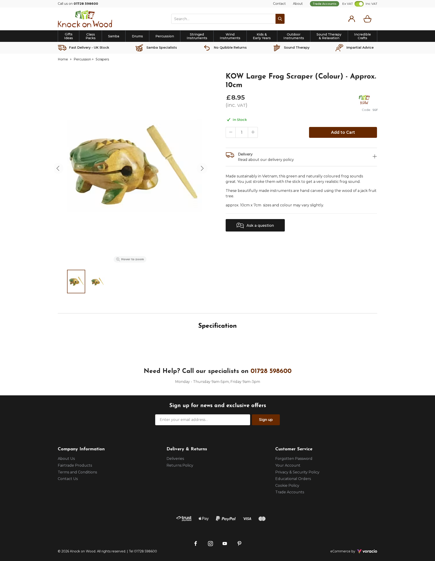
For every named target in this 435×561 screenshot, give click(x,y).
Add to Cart (343, 132)
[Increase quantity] (253, 132)
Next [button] (202, 168)
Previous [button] (58, 168)
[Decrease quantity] (231, 132)
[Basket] (368, 18)
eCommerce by (348, 551)
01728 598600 (271, 371)
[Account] (351, 18)
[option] (130, 168)
